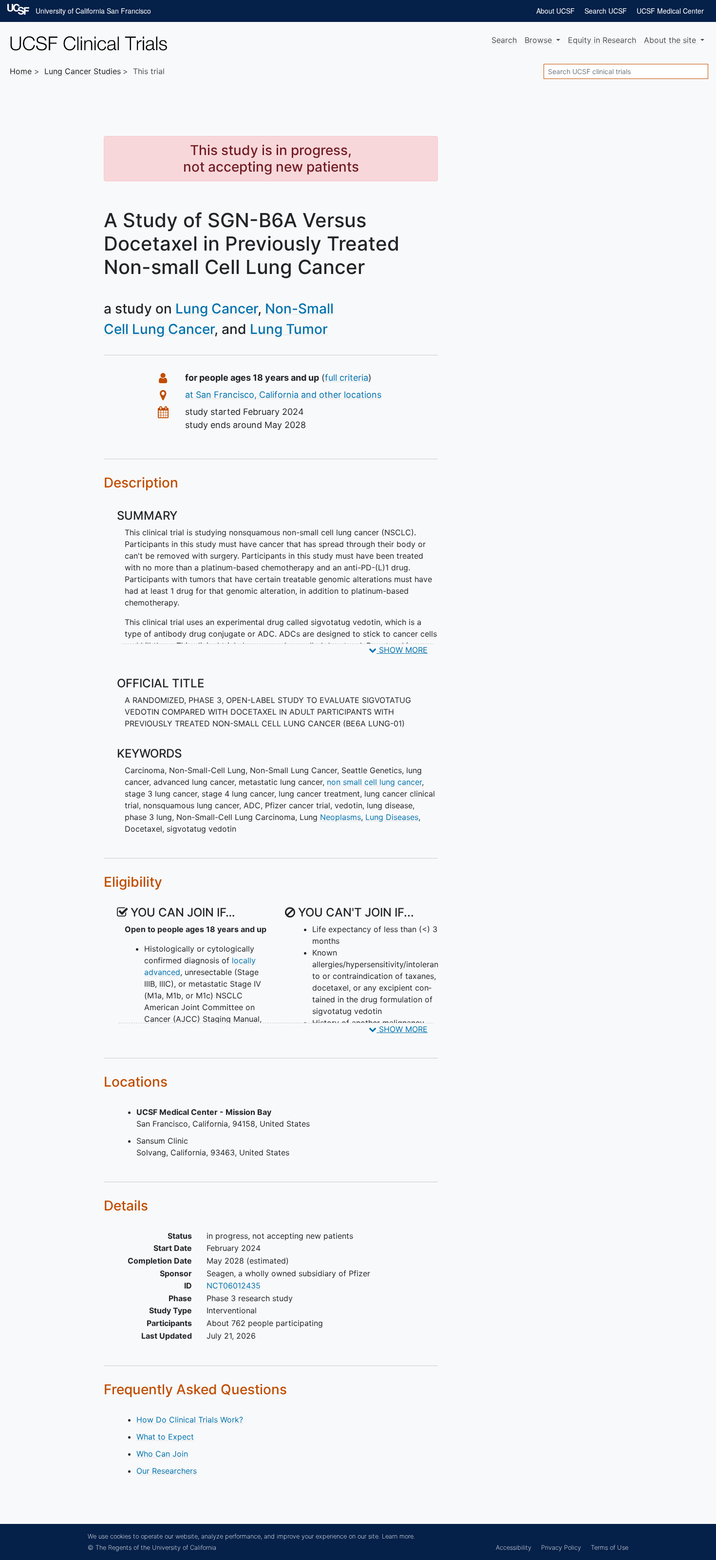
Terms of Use (609, 1547)
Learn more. (398, 1536)
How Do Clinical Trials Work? (189, 1419)
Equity (602, 40)
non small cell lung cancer (374, 782)
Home (21, 71)
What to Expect (165, 1437)
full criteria (346, 377)
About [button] (670, 40)
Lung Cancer (216, 308)
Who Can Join (162, 1454)
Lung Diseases (391, 817)
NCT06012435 (234, 1285)
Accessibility (513, 1547)
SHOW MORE (402, 650)
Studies (82, 71)
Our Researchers (166, 1471)
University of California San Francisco (93, 11)
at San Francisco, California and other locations (283, 395)
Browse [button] (539, 40)
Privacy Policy (561, 1547)
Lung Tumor (289, 329)
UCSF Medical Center (670, 11)
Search (504, 40)
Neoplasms (340, 817)
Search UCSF (605, 11)
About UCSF (555, 11)
